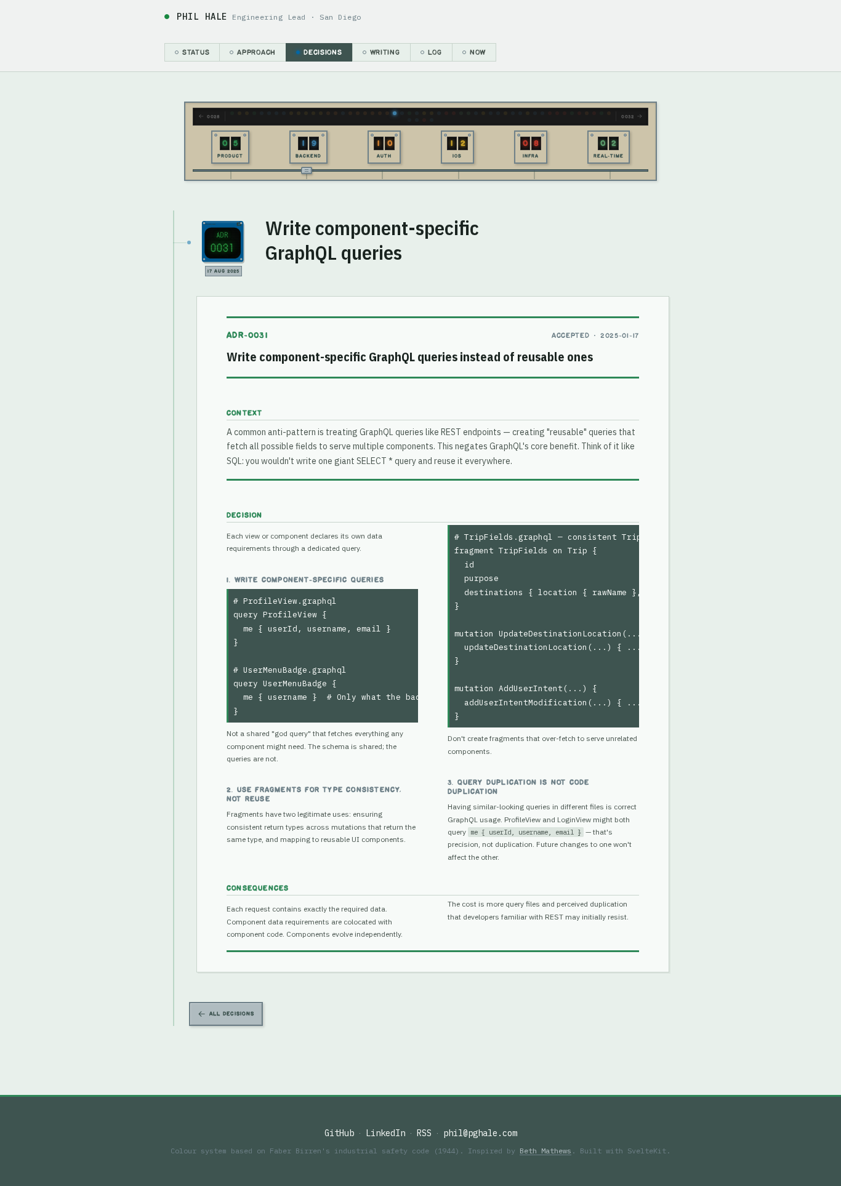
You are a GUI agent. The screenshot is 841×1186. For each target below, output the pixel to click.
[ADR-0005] (254, 113)
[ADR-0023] (350, 113)
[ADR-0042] (468, 113)
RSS (424, 1133)
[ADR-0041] (461, 113)
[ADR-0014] (313, 113)
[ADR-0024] (357, 113)
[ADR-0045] (490, 113)
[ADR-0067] (431, 120)
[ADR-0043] (475, 113)
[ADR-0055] (564, 113)
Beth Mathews (545, 1150)
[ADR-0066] (424, 120)
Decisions (323, 52)
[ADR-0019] (328, 113)
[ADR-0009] (283, 113)
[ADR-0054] (557, 113)
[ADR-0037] (431, 113)
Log (435, 52)
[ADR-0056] (571, 113)
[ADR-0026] (372, 113)
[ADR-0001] (232, 113)
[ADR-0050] (527, 113)
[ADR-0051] (535, 113)
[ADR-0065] (416, 120)
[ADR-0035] (416, 113)
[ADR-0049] (520, 113)
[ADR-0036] (424, 113)
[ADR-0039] (446, 113)
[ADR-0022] (342, 113)
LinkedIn (385, 1133)
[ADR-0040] (453, 113)
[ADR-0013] (306, 113)
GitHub (339, 1133)
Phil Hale (202, 16)
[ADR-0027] (379, 113)
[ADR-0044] (483, 113)
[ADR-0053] (549, 113)
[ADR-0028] (387, 113)
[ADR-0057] (579, 113)
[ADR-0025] (365, 113)
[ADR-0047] (505, 113)
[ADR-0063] (608, 113)
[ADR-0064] (409, 120)
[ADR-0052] (542, 113)
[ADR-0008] (276, 113)
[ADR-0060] (594, 113)
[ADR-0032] (402, 113)
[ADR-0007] (269, 113)
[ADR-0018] (320, 113)
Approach (256, 52)
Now (478, 52)
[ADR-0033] (409, 113)
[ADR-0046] (498, 113)
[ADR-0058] (586, 113)
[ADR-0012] (298, 113)
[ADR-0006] (261, 113)
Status (195, 52)
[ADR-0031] (394, 113)
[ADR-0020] (335, 113)
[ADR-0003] (239, 113)
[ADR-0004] (246, 113)
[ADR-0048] (512, 113)
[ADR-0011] (291, 113)
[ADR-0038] (439, 113)
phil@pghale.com (480, 1133)
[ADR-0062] (601, 113)
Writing (385, 52)
